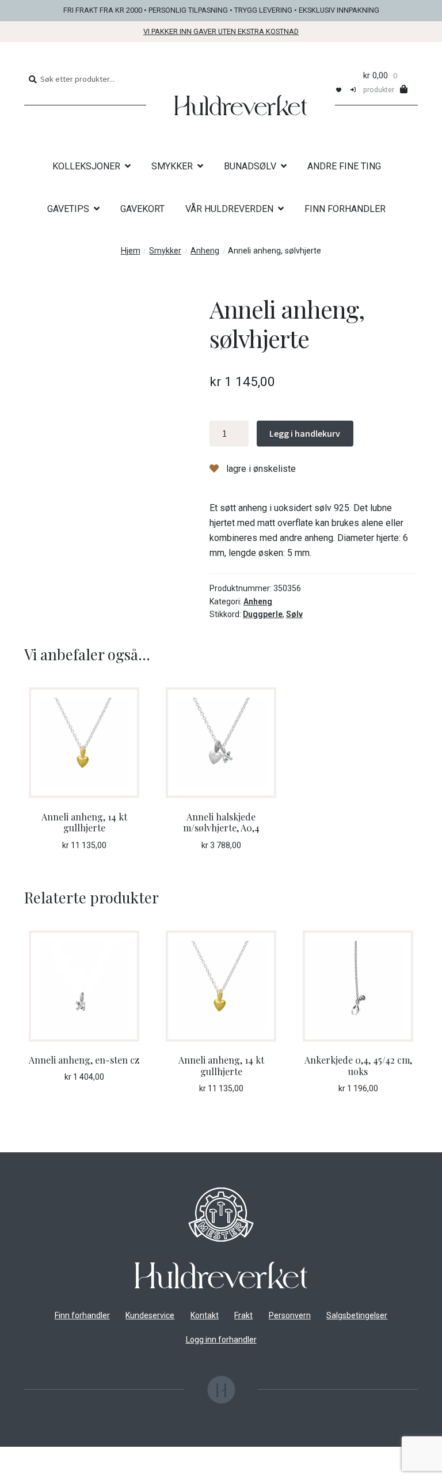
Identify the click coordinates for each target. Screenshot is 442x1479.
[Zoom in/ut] (13, 1457)
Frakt (243, 1315)
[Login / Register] (353, 89)
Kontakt (204, 1315)
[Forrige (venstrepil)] (13, 1473)
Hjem (130, 251)
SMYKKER (172, 166)
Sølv (294, 614)
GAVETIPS (68, 208)
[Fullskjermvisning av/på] (41, 1457)
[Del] (70, 1457)
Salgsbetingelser (356, 1315)
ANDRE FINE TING (344, 166)
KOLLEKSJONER (86, 166)
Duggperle (263, 614)
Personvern (290, 1315)
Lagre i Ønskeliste (260, 468)
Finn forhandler (82, 1315)
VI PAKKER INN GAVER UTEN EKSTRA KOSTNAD (221, 31)
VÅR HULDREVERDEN (229, 208)
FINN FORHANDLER (345, 208)
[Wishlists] (338, 89)
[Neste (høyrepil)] (41, 1473)
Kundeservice (149, 1315)
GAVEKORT (142, 208)
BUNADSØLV (250, 166)
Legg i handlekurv (304, 433)
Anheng (204, 251)
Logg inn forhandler (221, 1339)
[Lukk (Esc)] (98, 1457)
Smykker (165, 251)
